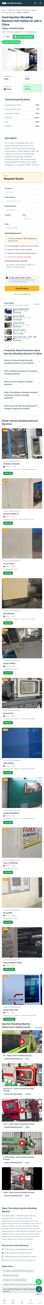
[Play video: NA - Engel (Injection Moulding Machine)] (22, 1041)
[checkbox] (5, 246)
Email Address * (11, 197)
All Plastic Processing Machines (14, 1280)
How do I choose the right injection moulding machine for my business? (19, 361)
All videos (38, 1027)
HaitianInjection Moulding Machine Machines (19, 1284)
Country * (8, 215)
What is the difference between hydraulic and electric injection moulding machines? (21, 395)
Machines (11, 10)
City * (24, 215)
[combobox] (13, 219)
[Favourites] (35, 3)
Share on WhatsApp (24, 37)
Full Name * (9, 188)
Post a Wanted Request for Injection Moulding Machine (20, 1290)
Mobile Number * (11, 206)
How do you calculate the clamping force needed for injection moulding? (21, 407)
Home (4, 10)
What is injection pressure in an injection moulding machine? (20, 372)
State (7, 224)
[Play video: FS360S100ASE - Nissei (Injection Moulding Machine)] (22, 1143)
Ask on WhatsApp (12, 42)
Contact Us (26, 294)
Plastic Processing (22, 10)
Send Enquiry (22, 288)
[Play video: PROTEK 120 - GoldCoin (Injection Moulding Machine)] (22, 1074)
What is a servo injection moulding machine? (18, 383)
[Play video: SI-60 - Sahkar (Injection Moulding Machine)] (22, 1110)
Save (8, 37)
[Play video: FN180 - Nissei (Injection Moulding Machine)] (22, 1178)
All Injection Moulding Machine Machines (18, 1271)
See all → (37, 304)
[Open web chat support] (39, 1289)
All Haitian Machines (10, 1275)
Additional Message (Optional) (16, 261)
